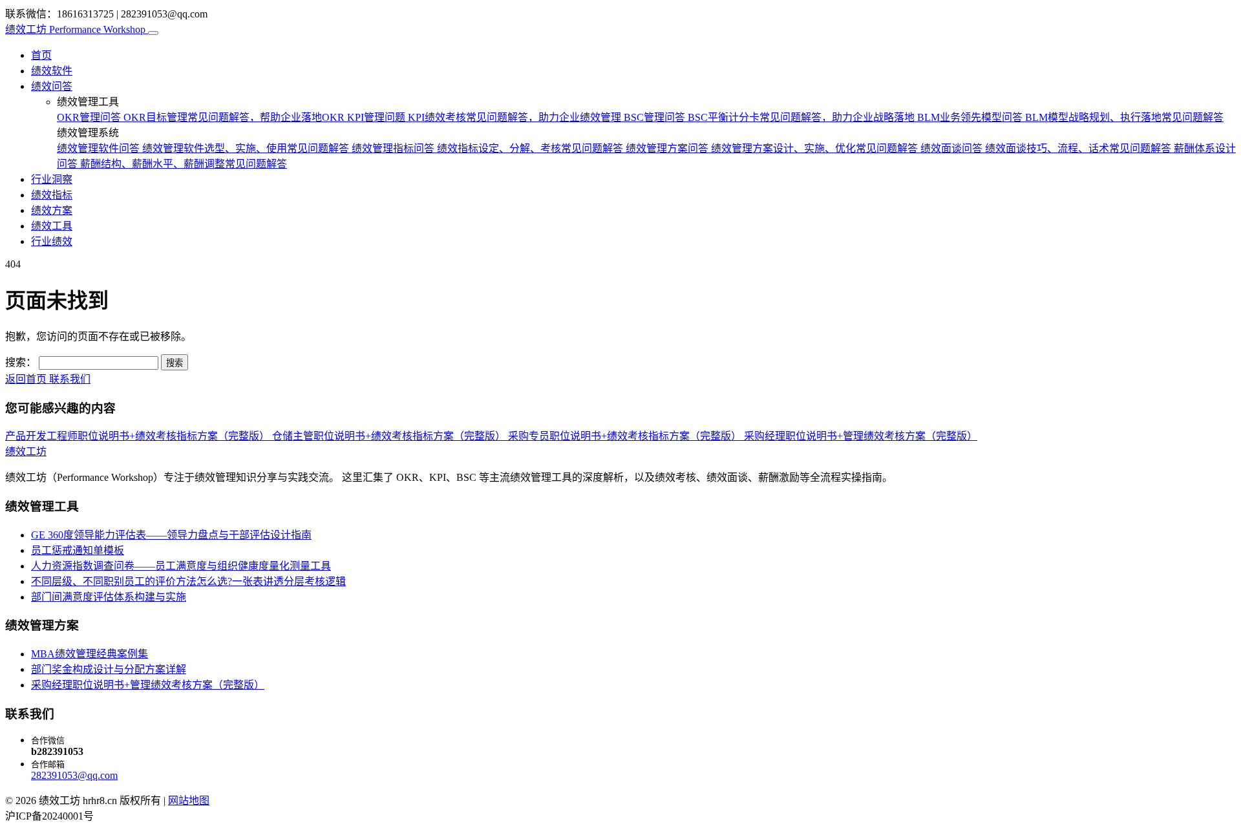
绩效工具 (51, 225)
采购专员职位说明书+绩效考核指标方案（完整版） (626, 435)
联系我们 (69, 379)
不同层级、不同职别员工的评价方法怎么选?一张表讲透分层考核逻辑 (188, 581)
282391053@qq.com (74, 775)
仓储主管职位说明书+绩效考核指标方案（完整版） (390, 435)
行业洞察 (51, 179)
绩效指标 (51, 194)
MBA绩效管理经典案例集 (89, 653)
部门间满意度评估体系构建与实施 (108, 596)
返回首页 (27, 379)
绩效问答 (51, 86)
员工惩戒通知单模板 (77, 550)
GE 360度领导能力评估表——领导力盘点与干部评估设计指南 (171, 534)
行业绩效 (51, 241)
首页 (41, 55)
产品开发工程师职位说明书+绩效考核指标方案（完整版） (138, 435)
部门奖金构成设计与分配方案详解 (108, 669)
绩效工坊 (75, 29)
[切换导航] (153, 33)
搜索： (20, 362)
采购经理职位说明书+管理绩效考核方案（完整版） (860, 435)
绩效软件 (51, 70)
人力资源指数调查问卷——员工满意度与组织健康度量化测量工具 (181, 565)
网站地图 (188, 800)
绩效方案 (51, 210)
